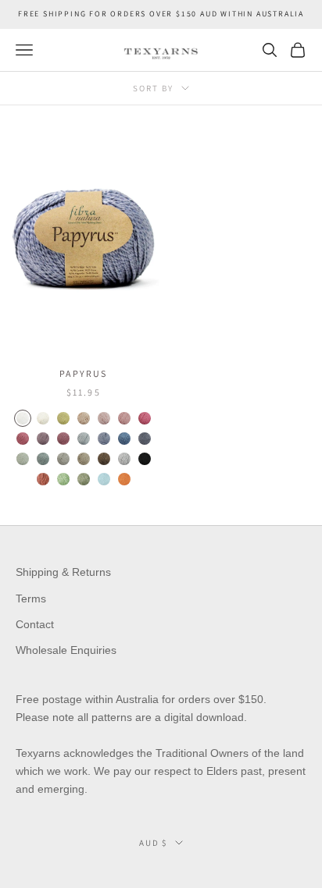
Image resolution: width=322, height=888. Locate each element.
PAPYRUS (83, 373)
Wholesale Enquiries (66, 650)
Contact (35, 624)
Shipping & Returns (63, 572)
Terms (31, 598)
